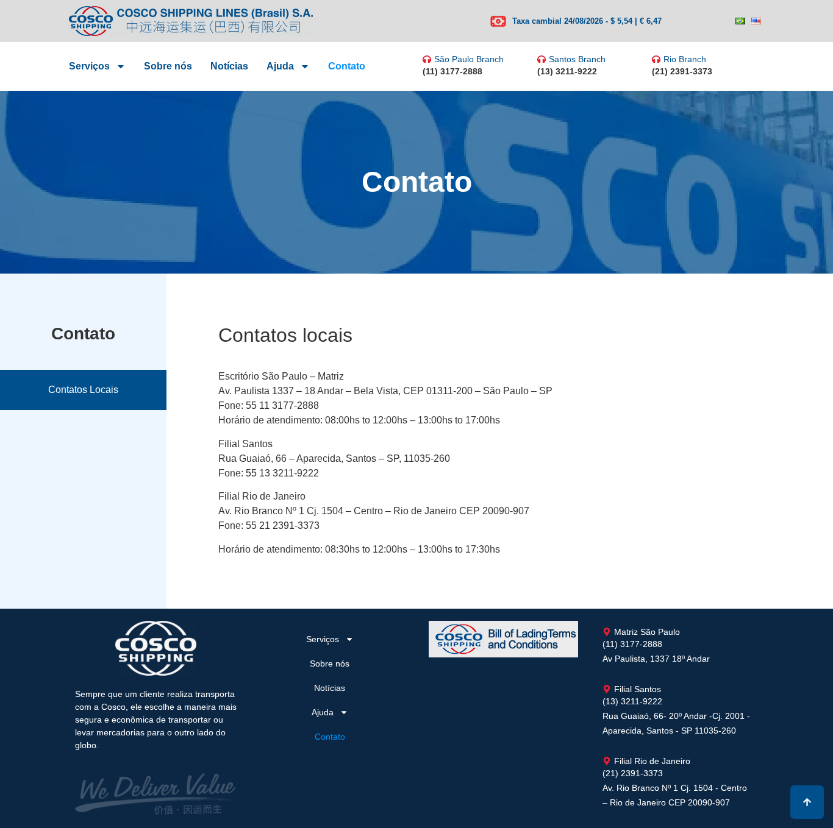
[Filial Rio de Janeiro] (606, 761)
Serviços (89, 66)
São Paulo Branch (469, 59)
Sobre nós (168, 66)
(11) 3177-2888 (452, 71)
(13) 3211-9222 (567, 71)
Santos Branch (577, 59)
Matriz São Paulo (647, 632)
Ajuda (280, 66)
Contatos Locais (83, 389)
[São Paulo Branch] (427, 59)
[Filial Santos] (606, 689)
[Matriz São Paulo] (606, 632)
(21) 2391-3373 (682, 71)
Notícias (229, 66)
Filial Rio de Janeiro (652, 761)
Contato (346, 66)
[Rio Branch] (656, 59)
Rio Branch (684, 59)
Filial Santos (637, 689)
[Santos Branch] (541, 59)
